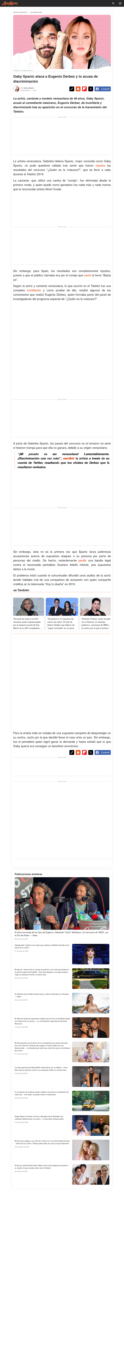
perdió (82, 560)
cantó (87, 275)
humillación (33, 290)
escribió (68, 458)
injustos (100, 165)
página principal (20, 12)
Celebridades (36, 12)
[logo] (10, 3)
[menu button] (120, 3)
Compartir (105, 88)
